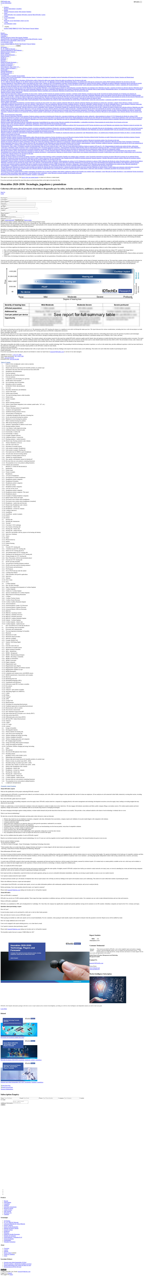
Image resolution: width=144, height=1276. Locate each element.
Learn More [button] (4, 1009)
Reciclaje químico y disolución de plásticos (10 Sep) (17, 1264)
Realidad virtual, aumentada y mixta (41, 173)
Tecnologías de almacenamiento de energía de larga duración (119, 96)
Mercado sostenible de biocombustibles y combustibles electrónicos (76, 122)
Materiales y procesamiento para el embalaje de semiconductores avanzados (61, 87)
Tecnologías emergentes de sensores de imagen (101, 156)
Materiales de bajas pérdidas (57, 81)
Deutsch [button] (24, 44)
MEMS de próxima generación (56, 149)
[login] (11, 1274)
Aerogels (69, 83)
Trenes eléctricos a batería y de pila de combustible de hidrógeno (35, 128)
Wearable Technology (6, 72)
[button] (6, 7)
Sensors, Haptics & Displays (8, 68)
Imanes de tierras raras (17, 90)
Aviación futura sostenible (35, 111)
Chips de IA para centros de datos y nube (51, 146)
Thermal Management (6, 71)
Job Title (3, 206)
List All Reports (5, 74)
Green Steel (132, 117)
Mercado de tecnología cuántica (96, 140)
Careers (43, 14)
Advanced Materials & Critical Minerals (11, 50)
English (6, 28)
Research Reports (8, 174)
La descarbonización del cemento (28, 117)
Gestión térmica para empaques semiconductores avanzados (88, 152)
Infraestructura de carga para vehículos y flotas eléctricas (29, 104)
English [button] (3, 44)
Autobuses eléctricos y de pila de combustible (80, 104)
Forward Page (9, 1087)
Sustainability (4, 69)
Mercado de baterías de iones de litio (54, 96)
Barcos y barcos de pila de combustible (11, 107)
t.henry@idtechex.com (95, 967)
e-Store (22, 20)
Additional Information (7, 1103)
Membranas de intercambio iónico (61, 86)
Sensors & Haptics (9, 1239)
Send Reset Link (19, 220)
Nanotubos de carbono (85, 83)
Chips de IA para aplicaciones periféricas (73, 146)
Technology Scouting (87, 77)
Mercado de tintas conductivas (12, 84)
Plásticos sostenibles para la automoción (48, 90)
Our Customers (18, 14)
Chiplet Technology (20, 147)
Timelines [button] (25, 37)
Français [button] (29, 44)
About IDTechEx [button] (5, 39)
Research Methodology (7, 1089)
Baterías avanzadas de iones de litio (91, 93)
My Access (10, 20)
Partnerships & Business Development (71, 77)
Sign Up (3, 215)
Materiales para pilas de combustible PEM (47, 89)
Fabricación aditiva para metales (46, 80)
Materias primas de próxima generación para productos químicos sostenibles (99, 119)
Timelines (28, 11)
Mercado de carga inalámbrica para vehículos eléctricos (116, 111)
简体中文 (15, 28)
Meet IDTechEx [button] (33, 39)
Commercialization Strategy (28, 77)
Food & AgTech (5, 56)
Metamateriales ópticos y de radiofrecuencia (76, 81)
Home (2, 174)
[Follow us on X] (73, 1149)
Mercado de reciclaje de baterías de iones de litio (13, 87)
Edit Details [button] (13, 40)
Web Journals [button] (18, 37)
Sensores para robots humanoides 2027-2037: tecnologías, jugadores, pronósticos (22, 1082)
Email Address (5, 201)
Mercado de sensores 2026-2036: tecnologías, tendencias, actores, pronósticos (21, 1060)
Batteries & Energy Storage (8, 52)
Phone (40, 1098)
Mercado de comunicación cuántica (97, 81)
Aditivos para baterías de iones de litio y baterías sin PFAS (37, 83)
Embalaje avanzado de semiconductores (16, 132)
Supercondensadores (33, 99)
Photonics (3, 61)
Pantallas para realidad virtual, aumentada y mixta (76, 156)
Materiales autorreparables (30, 90)
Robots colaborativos (105, 141)
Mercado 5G (19, 81)
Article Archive (8, 1210)
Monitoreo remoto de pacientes (131, 125)
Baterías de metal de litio (96, 96)
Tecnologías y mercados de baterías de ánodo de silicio (86, 98)
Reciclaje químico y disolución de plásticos (102, 83)
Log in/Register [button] (5, 42)
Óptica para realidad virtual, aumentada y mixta (19, 173)
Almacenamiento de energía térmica (71, 99)
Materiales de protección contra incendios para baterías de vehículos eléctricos (101, 105)
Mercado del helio (33, 86)
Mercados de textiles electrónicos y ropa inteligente (119, 171)
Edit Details (17, 20)
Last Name (4, 199)
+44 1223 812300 (14, 359)
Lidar (84, 132)
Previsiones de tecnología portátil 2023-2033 (12, 1037)
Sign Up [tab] (3, 192)
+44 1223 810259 (9, 357)
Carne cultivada (14, 123)
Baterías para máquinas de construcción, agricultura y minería (102, 102)
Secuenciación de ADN (83, 125)
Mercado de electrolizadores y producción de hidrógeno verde (112, 117)
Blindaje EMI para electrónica (107, 84)
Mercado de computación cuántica (62, 140)
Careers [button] (40, 39)
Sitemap (6, 1251)
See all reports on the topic (79, 80)
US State (3, 1099)
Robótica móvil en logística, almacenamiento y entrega (81, 143)
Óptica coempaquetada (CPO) (48, 132)
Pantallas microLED (114, 132)
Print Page (7, 1085)
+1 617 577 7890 (16, 354)
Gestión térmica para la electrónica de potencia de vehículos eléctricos (83, 111)
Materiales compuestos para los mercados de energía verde (16, 162)
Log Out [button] (23, 40)
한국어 (20, 28)
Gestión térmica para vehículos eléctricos (53, 111)
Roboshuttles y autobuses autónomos (34, 110)
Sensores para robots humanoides (34, 144)
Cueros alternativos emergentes (91, 84)
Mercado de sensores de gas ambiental (124, 156)
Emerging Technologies (10, 1207)
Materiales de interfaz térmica (66, 90)
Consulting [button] (3, 36)
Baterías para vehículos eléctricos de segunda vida (59, 98)
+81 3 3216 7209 (19, 356)
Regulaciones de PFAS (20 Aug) (12, 1267)
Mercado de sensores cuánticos (80, 140)
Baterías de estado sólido (21, 99)
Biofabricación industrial (44, 86)
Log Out (26, 20)
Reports (6, 8)
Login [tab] (2, 193)
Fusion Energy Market (71, 117)
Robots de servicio (61, 144)
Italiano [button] (33, 44)
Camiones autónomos (62, 102)
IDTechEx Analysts (27, 14)
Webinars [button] (3, 37)
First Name (4, 198)
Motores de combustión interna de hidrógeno (18, 119)
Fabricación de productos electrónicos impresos (122, 137)
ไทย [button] (20, 44)
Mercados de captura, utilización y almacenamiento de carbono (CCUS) (96, 116)
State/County (4, 208)
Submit (18, 45)
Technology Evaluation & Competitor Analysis (48, 77)
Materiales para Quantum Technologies (69, 89)
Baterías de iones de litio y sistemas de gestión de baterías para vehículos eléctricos (22, 96)
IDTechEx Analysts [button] (23, 39)
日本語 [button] (7, 44)
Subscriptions (12, 8)
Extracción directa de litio (75, 84)
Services (3, 77)
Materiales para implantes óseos (90, 87)
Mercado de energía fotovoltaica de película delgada (51, 117)
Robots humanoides (6, 143)
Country (3, 210)
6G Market (25, 81)
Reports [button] (3, 33)
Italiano (37, 28)
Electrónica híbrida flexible (91, 137)
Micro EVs (28, 108)
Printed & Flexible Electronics (8, 62)
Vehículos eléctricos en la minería (61, 105)
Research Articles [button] (10, 37)
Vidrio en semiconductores (91, 147)
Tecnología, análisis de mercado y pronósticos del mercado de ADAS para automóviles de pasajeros (85, 108)
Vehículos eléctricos (75, 105)
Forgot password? (9, 220)
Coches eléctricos (116, 108)
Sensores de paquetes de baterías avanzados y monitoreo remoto (65, 93)
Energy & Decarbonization (8, 55)
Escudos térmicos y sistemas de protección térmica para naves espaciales (73, 167)
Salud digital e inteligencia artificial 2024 (65, 125)
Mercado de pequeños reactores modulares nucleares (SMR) (42, 164)
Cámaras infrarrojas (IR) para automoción (33, 143)
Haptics (137, 156)
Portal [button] (2, 40)
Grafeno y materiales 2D (121, 84)
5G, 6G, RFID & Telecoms (8, 49)
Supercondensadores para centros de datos (50, 99)
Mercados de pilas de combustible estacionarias (26, 122)
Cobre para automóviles (26, 84)
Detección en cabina (17, 143)
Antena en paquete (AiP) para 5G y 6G (39, 81)
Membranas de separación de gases (86, 117)
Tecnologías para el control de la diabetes (43, 125)
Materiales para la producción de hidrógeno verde (43, 119)
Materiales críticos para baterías (41, 84)
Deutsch (27, 28)
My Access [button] (7, 40)
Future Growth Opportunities (13, 77)
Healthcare (3, 58)
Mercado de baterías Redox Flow (36, 98)
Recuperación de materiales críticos (59, 84)
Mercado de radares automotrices (21, 141)
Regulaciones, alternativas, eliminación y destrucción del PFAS (35, 123)
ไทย (24, 28)
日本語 (10, 28)
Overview (6, 1248)
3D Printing (4, 47)
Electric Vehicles (5, 53)
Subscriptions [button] (4, 34)
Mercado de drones (63, 104)
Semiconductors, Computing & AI (13, 1237)
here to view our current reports (30, 177)
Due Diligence (97, 77)
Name (2, 1098)
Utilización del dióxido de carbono (10, 117)
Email (21, 1098)
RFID (108, 81)
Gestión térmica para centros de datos (114, 152)
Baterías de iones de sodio (7, 99)
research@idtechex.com (14, 890)
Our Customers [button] (14, 39)
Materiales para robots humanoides (27, 89)
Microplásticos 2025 (119, 162)
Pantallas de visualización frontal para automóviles (75, 107)
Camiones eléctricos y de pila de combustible (104, 104)
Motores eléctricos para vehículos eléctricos (21, 105)
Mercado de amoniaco (23, 116)
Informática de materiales (86, 89)
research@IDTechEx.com (57, 351)
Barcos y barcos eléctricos (123, 104)
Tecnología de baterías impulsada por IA (111, 93)
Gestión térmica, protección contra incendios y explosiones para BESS (99, 99)
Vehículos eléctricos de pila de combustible (33, 107)
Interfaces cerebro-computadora (54, 156)
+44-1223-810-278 (95, 969)
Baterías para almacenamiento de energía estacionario (33, 95)
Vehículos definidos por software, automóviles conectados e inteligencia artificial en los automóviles (87, 150)
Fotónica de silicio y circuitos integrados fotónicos (47, 150)
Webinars (6, 11)
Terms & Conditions (9, 1254)
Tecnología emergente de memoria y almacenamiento (55, 147)
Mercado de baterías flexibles (133, 95)
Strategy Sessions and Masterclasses (124, 77)
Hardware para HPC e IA (105, 147)
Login (2, 220)
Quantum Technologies (7, 64)
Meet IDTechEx (36, 14)
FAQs (5, 1256)
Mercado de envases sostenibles (68, 165)
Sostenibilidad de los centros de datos (49, 122)
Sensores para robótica (50, 144)
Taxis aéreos (53, 102)
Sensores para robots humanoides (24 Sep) (15, 1262)
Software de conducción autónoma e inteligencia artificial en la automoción (50, 141)
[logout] (10, 1273)
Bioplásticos (75, 83)
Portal (5, 20)
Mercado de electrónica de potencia (15, 110)
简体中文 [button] (12, 44)
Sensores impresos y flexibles (99, 158)
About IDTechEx (8, 14)
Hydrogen (3, 59)
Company (3, 205)
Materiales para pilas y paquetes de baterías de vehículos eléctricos (116, 87)
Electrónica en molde (104, 137)
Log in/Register (8, 23)
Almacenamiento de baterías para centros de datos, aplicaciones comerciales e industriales (71, 95)
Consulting (19, 8)
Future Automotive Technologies (53, 107)
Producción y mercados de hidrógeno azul (66, 116)
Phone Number (5, 213)
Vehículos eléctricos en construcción (42, 105)
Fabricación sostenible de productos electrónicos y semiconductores (40, 138)
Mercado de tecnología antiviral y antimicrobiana (20, 125)
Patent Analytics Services (108, 77)
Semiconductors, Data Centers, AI (10, 66)
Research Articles (13, 11)
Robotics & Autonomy (7, 65)
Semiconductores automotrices (79, 110)
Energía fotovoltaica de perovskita (19, 120)
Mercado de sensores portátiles (39, 159)
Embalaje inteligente (115, 81)
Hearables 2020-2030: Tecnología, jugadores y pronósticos (28, 174)
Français (32, 28)
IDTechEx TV (8, 1213)
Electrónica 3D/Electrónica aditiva (29, 80)
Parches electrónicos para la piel (97, 125)
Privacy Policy (8, 1253)
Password (3, 203)
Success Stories (21, 75)
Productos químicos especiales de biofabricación (41, 116)
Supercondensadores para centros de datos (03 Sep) (17, 1265)
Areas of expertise (11, 75)
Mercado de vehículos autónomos (77, 102)
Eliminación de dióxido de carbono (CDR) (126, 116)
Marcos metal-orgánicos (99, 89)
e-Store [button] (18, 40)
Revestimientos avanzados (60, 83)
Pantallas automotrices (33, 132)
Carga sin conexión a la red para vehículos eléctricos (44, 108)
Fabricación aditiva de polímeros (63, 80)
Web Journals (22, 11)
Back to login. (28, 220)
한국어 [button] (17, 44)
